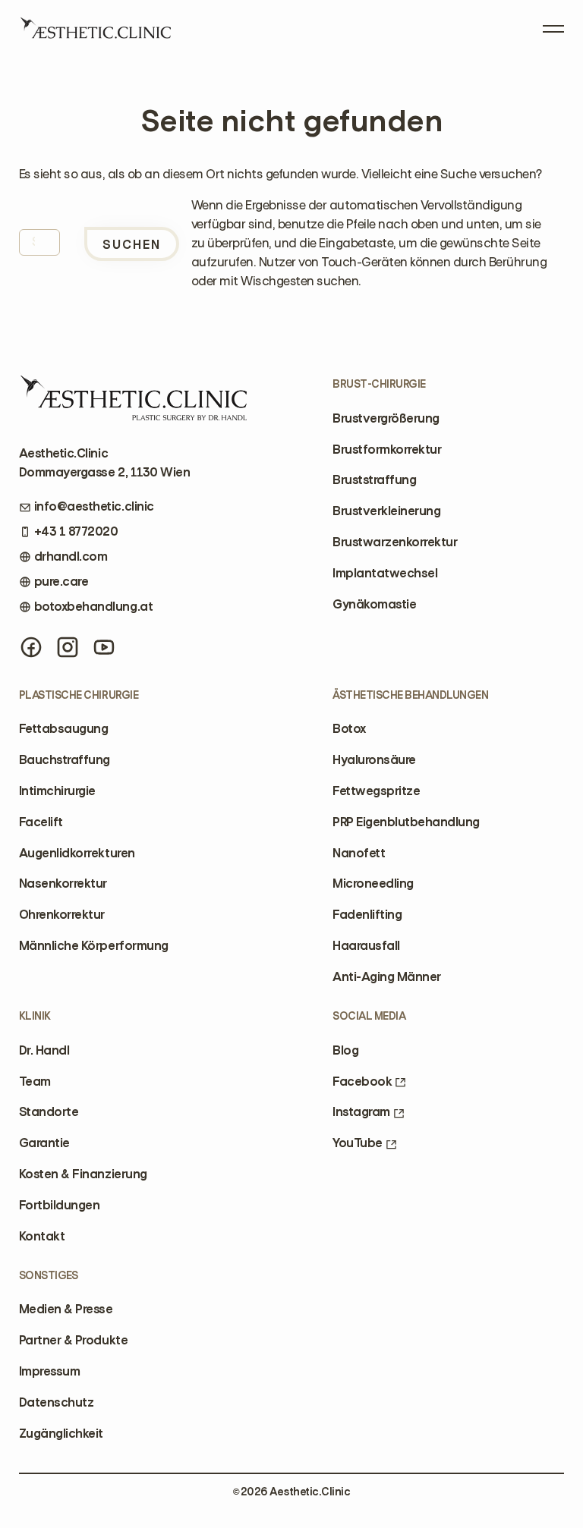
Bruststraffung (374, 480)
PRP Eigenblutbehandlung (406, 822)
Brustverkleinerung (386, 511)
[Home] (95, 33)
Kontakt (42, 1236)
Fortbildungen (59, 1205)
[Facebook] (31, 647)
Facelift (41, 822)
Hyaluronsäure (374, 760)
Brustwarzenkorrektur (394, 542)
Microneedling (373, 883)
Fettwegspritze (376, 791)
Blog (345, 1050)
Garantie (44, 1143)
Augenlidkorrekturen (77, 853)
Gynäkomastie (374, 604)
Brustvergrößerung (386, 418)
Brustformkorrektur (386, 449)
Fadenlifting (367, 915)
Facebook (362, 1081)
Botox (349, 729)
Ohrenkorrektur (62, 915)
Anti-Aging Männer (386, 977)
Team (35, 1081)
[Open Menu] (553, 25)
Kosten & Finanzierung (83, 1174)
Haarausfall (366, 946)
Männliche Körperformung (94, 946)
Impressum (49, 1371)
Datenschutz (56, 1402)
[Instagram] (67, 647)
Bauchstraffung (64, 760)
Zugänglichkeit (61, 1434)
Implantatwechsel (384, 573)
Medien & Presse (66, 1309)
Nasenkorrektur (63, 883)
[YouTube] (104, 647)
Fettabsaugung (64, 729)
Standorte (49, 1112)
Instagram (361, 1112)
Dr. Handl (44, 1050)
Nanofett (358, 853)
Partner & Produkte (73, 1340)
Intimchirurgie (57, 791)
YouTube (357, 1143)
